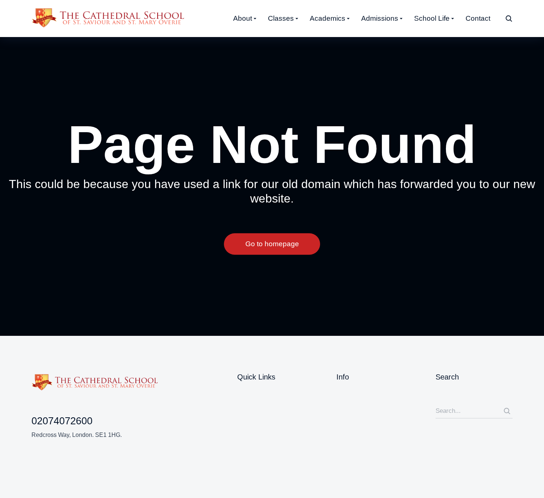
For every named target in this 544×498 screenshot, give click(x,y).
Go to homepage (272, 244)
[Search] (507, 411)
